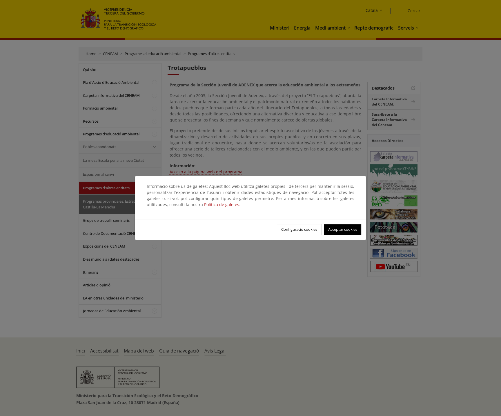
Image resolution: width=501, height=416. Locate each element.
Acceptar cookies (342, 229)
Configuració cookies (299, 229)
